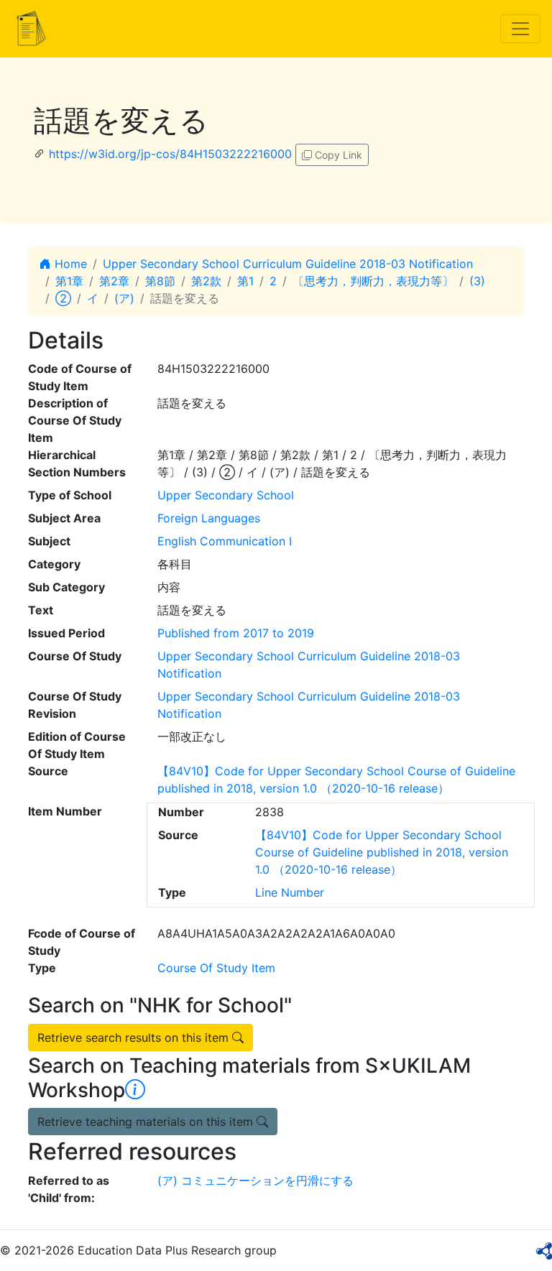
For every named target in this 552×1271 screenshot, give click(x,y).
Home (69, 263)
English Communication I (224, 541)
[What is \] (135, 1090)
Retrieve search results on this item (134, 1037)
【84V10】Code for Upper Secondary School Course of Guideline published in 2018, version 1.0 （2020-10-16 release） (381, 852)
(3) (477, 281)
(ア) (124, 298)
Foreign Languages (208, 518)
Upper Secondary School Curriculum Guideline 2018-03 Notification (288, 263)
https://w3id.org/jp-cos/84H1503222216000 (170, 154)
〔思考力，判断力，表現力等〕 (373, 281)
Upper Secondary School (225, 495)
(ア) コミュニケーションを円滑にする (255, 1180)
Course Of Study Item (216, 968)
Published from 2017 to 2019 (235, 633)
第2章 (114, 281)
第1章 (69, 281)
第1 (245, 281)
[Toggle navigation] (520, 28)
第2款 (206, 281)
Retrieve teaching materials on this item (147, 1121)
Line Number (289, 892)
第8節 (160, 281)
